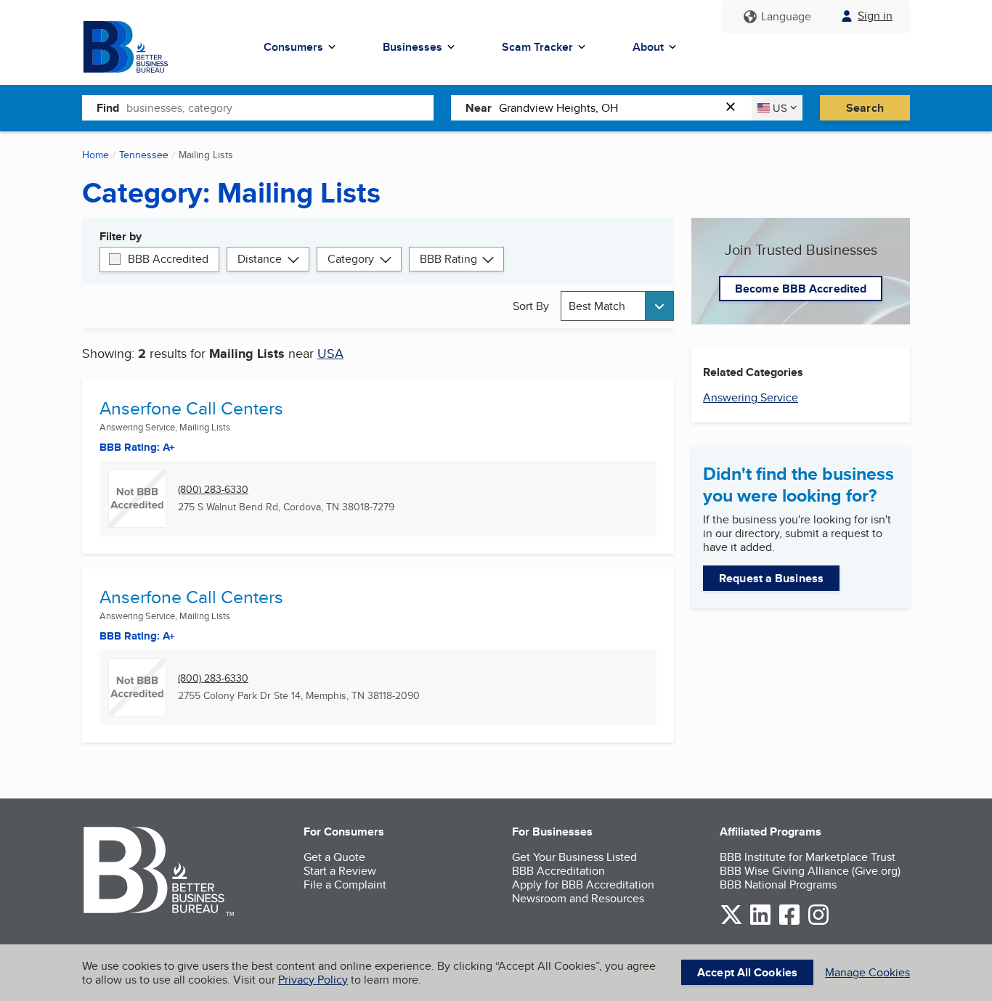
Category (351, 258)
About (648, 46)
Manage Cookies (867, 972)
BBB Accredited (168, 259)
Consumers (293, 46)
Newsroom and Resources (578, 898)
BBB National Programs (778, 884)
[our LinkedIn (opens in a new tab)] (760, 922)
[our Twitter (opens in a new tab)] (731, 922)
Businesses (412, 46)
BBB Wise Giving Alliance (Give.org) (810, 870)
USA (330, 353)
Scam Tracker (537, 46)
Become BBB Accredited (800, 288)
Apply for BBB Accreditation (583, 884)
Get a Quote (334, 857)
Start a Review (340, 870)
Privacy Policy (313, 979)
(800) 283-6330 (213, 489)
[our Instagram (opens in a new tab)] (818, 922)
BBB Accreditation (558, 870)
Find (108, 107)
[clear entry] (735, 107)
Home (95, 154)
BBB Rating (448, 258)
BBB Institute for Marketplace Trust (807, 857)
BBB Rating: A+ (137, 636)
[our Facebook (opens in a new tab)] (789, 922)
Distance (259, 258)
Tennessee (143, 154)
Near (478, 107)
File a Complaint (345, 884)
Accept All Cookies (747, 972)
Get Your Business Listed (574, 857)
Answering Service (750, 397)
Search (865, 107)
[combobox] (280, 107)
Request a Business (771, 578)
